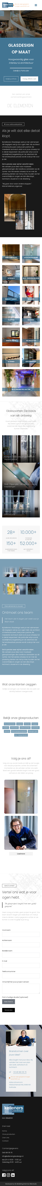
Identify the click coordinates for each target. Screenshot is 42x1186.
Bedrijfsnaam (7, 951)
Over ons (5, 1138)
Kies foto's (8, 1001)
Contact (5, 1141)
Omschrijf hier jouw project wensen (15, 982)
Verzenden (8, 1010)
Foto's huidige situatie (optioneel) (15, 997)
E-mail (4, 961)
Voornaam (6, 930)
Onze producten (8, 1134)
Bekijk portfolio (11, 79)
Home (4, 1131)
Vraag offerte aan (29, 79)
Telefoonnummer (8, 971)
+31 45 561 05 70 (19, 1072)
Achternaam (7, 940)
